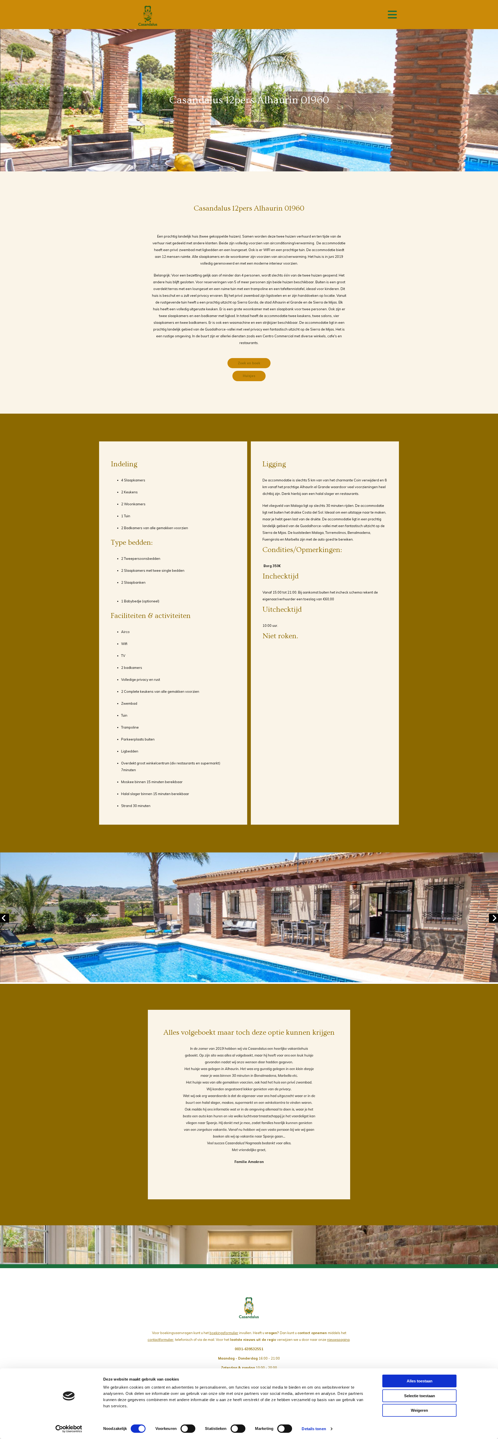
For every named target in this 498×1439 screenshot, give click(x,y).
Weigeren (419, 1410)
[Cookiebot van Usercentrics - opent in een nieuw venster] (69, 1429)
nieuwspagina (338, 1339)
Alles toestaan (419, 1381)
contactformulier (161, 1339)
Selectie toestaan (419, 1396)
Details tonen (314, 1429)
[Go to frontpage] (148, 15)
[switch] (188, 1428)
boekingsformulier (224, 1333)
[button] (249, 363)
